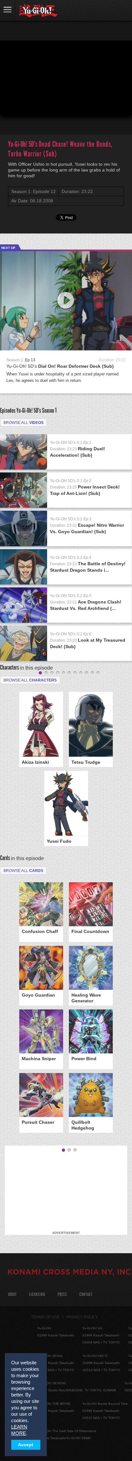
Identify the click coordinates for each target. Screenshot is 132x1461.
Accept (25, 1444)
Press (62, 1294)
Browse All (23, 870)
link (7, 10)
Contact (86, 1294)
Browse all (24, 422)
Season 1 (49, 410)
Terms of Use (45, 1317)
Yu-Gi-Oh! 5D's (60, 366)
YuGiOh (38, 11)
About (12, 1294)
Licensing (37, 1294)
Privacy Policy (82, 1317)
